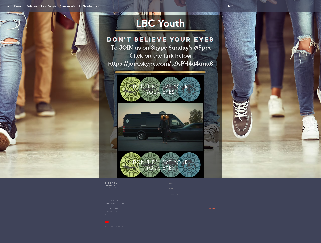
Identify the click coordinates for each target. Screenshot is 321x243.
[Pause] (120, 147)
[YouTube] (107, 222)
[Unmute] (125, 147)
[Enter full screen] (200, 147)
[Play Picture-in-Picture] (195, 147)
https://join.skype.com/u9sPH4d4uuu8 (160, 63)
